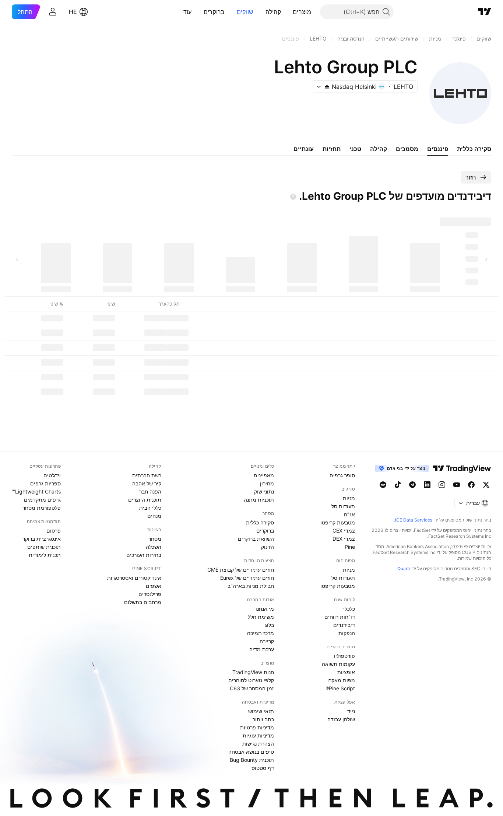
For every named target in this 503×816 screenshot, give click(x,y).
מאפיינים (264, 475)
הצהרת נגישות (258, 743)
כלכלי (349, 609)
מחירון (267, 483)
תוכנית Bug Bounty (252, 760)
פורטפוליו (344, 656)
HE (73, 11)
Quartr (403, 568)
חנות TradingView (253, 672)
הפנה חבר (150, 491)
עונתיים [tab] (303, 149)
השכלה (153, 547)
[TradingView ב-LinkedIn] (427, 485)
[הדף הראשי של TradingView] (484, 12)
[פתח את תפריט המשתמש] (52, 11)
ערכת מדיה (261, 649)
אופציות (346, 672)
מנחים (154, 516)
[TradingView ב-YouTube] (456, 485)
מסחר (154, 539)
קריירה (267, 641)
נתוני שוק (264, 491)
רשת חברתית (146, 475)
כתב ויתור (263, 719)
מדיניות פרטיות (257, 727)
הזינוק (267, 547)
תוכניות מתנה (259, 499)
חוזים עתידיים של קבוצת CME (240, 569)
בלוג (269, 625)
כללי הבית (150, 508)
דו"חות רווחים (339, 617)
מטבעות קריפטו (337, 522)
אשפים (153, 586)
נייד (351, 711)
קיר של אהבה (146, 483)
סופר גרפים (342, 475)
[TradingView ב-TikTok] (398, 485)
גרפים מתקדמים (42, 499)
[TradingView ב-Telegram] (412, 485)
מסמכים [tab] (407, 149)
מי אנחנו (265, 609)
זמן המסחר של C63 (252, 688)
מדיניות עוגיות (258, 735)
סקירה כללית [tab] (474, 149)
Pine (350, 547)
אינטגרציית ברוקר (41, 539)
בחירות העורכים (143, 555)
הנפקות (346, 633)
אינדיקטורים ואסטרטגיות (134, 578)
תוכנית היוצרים (144, 499)
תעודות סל (343, 506)
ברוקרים (214, 11)
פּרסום (53, 530)
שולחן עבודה (341, 719)
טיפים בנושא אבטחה (251, 752)
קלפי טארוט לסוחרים (251, 680)
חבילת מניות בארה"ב (251, 586)
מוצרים (302, 11)
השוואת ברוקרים (256, 539)
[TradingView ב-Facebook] (471, 485)
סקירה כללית (260, 522)
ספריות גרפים (45, 483)
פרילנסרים (149, 594)
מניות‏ (349, 498)
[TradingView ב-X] (486, 485)
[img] (327, 86)
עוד (187, 11)
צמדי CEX (344, 530)
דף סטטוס (263, 768)
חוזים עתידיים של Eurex (247, 578)
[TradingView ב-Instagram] (442, 485)
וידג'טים (52, 475)
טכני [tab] (355, 149)
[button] (287, 11)
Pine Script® (340, 688)
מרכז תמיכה (260, 633)
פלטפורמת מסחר (41, 508)
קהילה (273, 11)
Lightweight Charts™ (36, 491)
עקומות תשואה (338, 664)
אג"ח (349, 514)
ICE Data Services (413, 520)
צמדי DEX (344, 539)
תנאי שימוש (261, 711)
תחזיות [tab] (332, 149)
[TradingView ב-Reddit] (383, 485)
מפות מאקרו (341, 680)
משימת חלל (261, 617)
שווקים (245, 11)
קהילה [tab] (378, 149)
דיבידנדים (344, 625)
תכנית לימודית (45, 555)
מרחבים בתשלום (142, 602)
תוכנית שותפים (44, 547)
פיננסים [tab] (437, 149)
